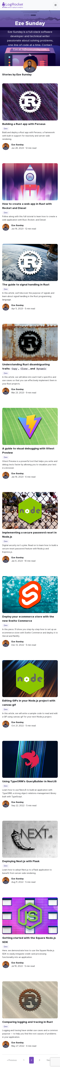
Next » (50, 1060)
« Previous (12, 1060)
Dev (6, 129)
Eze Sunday (17, 144)
